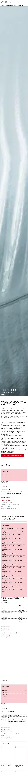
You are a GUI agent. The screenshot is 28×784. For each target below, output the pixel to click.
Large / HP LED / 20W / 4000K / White (12, 579)
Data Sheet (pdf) (6, 500)
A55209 (5, 694)
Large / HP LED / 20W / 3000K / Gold (12, 557)
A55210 (4, 697)
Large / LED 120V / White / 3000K (13, 528)
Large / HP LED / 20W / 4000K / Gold (12, 583)
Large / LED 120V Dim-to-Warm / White (12, 531)
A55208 (5, 692)
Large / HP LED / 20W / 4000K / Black (12, 590)
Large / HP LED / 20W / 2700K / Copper (12, 546)
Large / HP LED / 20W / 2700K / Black (12, 539)
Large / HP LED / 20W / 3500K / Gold (12, 572)
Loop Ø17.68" (6, 475)
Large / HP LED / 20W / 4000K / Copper (12, 586)
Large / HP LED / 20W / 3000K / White (12, 550)
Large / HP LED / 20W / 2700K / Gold (12, 542)
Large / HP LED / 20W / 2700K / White (12, 535)
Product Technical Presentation (13, 455)
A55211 (4, 690)
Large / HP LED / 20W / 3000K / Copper (12, 561)
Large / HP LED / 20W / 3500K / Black (12, 568)
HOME (2, 5)
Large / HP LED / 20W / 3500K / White (12, 564)
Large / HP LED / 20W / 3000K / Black (12, 553)
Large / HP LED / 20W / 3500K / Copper (12, 575)
